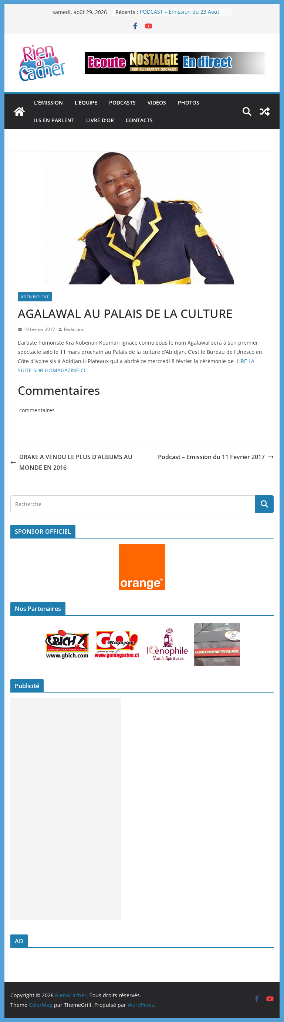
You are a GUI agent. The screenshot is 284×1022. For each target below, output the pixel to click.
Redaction (74, 329)
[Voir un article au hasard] (265, 111)
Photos (188, 102)
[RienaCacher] (19, 111)
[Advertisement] (65, 809)
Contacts (139, 120)
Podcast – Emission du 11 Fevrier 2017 (211, 457)
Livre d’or (100, 120)
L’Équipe (86, 102)
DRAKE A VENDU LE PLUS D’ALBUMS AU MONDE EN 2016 (75, 462)
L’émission (48, 102)
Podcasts (122, 102)
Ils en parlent (54, 120)
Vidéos (157, 102)
